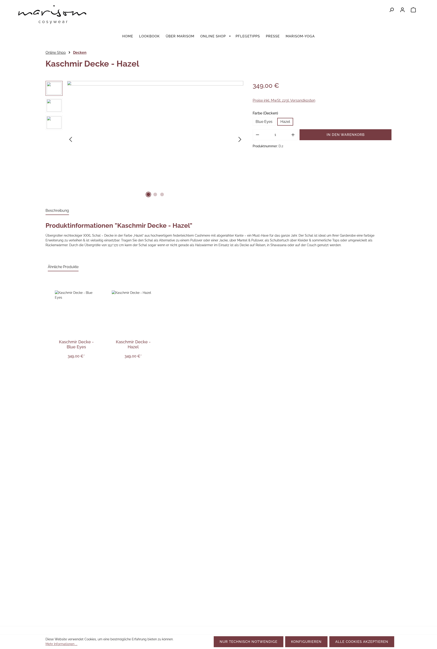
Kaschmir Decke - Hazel (133, 344)
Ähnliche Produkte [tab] (63, 267)
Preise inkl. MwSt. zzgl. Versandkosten (284, 100)
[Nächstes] (239, 139)
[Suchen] (391, 9)
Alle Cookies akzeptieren (361, 642)
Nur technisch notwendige (248, 642)
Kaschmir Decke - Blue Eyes (76, 344)
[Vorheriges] (70, 139)
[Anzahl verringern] (257, 134)
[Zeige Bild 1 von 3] (148, 194)
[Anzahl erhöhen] (293, 134)
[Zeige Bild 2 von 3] (155, 194)
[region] (144, 140)
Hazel (285, 121)
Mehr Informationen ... (61, 644)
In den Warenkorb (346, 135)
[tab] (57, 211)
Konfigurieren (306, 642)
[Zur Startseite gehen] (52, 16)
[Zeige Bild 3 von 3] (162, 194)
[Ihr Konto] (402, 9)
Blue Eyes (264, 121)
